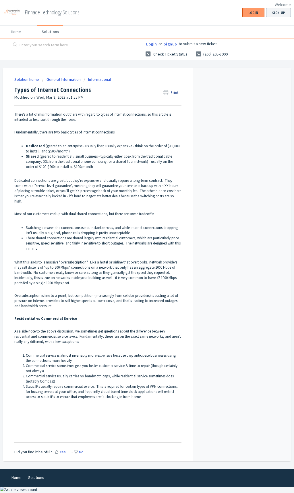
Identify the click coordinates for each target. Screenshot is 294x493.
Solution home (27, 79)
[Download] (136, 174)
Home (16, 31)
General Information (64, 79)
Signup (170, 44)
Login (151, 44)
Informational (99, 79)
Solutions (50, 31)
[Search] (15, 45)
